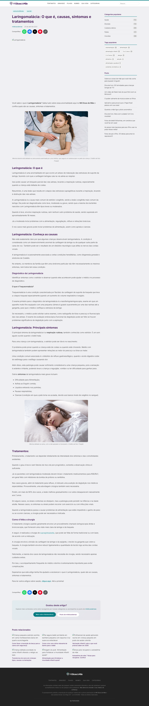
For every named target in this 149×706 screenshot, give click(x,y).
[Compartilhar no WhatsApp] (24, 31)
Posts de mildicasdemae (68, 614)
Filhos (69, 3)
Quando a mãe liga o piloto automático (118, 110)
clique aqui (46, 581)
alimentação (125, 47)
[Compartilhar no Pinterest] (40, 31)
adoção (120, 59)
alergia (121, 55)
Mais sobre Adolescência (44, 614)
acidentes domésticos (113, 67)
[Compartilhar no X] (35, 31)
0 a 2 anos (127, 51)
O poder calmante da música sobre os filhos (120, 99)
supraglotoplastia (47, 533)
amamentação (111, 47)
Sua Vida (84, 3)
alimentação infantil (113, 51)
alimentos (110, 59)
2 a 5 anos (110, 55)
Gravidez (61, 3)
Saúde (29, 11)
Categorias (95, 3)
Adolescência (18, 11)
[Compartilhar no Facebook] (29, 31)
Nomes (76, 3)
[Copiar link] (45, 31)
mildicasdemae (17, 26)
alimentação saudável (113, 63)
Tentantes (51, 3)
